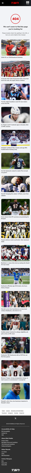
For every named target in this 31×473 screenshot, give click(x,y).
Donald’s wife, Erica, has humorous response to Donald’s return (14, 402)
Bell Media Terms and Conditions (10, 442)
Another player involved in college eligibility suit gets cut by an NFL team (14, 333)
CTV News (4, 451)
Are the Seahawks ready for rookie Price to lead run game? (14, 171)
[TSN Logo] (15, 3)
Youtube (16, 413)
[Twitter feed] (15, 418)
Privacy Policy (5, 440)
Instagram (10, 413)
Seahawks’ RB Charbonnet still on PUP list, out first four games (14, 356)
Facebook (4, 413)
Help (3, 434)
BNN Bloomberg (5, 455)
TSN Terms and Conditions (8, 444)
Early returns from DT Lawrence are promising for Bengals (15, 217)
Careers (8, 410)
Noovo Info (4, 462)
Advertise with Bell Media (17, 410)
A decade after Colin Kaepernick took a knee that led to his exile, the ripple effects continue (15, 79)
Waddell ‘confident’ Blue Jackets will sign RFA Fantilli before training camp (14, 148)
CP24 (3, 453)
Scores (27, 4)
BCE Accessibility (6, 431)
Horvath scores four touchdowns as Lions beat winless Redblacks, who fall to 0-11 (14, 310)
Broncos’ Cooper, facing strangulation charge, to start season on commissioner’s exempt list (14, 379)
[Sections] (2, 2)
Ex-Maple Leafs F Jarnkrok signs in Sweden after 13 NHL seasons (15, 125)
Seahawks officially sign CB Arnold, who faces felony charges (14, 286)
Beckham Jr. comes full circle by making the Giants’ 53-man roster (15, 264)
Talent (3, 410)
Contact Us (4, 433)
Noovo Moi (4, 464)
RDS (3, 461)
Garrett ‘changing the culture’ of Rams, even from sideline (15, 194)
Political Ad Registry (6, 446)
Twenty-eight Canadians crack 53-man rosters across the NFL (14, 102)
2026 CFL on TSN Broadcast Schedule (12, 57)
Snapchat (21, 413)
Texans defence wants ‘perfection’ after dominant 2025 (15, 240)
